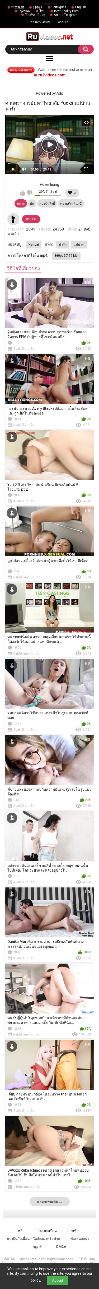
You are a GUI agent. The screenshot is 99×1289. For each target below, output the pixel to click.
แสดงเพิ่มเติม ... (49, 1201)
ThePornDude (35, 15)
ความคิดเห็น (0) (71, 203)
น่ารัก (63, 244)
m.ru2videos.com (49, 75)
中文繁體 (17, 7)
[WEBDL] (13, 219)
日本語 (38, 7)
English (80, 7)
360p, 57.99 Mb (66, 255)
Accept (57, 1280)
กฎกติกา (39, 1247)
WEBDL (31, 219)
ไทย (42, 11)
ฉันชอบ (22, 193)
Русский (25, 11)
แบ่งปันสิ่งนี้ (47, 203)
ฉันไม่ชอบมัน (29, 193)
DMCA (61, 1247)
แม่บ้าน (79, 244)
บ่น (32, 203)
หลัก (21, 1231)
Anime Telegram (66, 15)
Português (58, 7)
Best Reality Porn (66, 11)
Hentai (34, 244)
